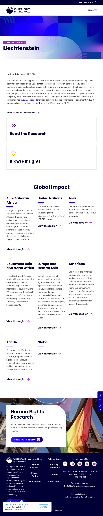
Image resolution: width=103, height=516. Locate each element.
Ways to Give (35, 459)
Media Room (34, 481)
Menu (91, 10)
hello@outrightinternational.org (79, 486)
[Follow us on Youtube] (94, 463)
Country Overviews (54, 466)
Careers (54, 474)
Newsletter (54, 481)
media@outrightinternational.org (79, 497)
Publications (54, 459)
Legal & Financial (34, 466)
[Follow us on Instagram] (72, 463)
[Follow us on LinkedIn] (87, 463)
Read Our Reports (25, 439)
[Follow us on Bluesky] (79, 463)
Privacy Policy (34, 475)
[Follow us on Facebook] (65, 463)
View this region (16, 249)
